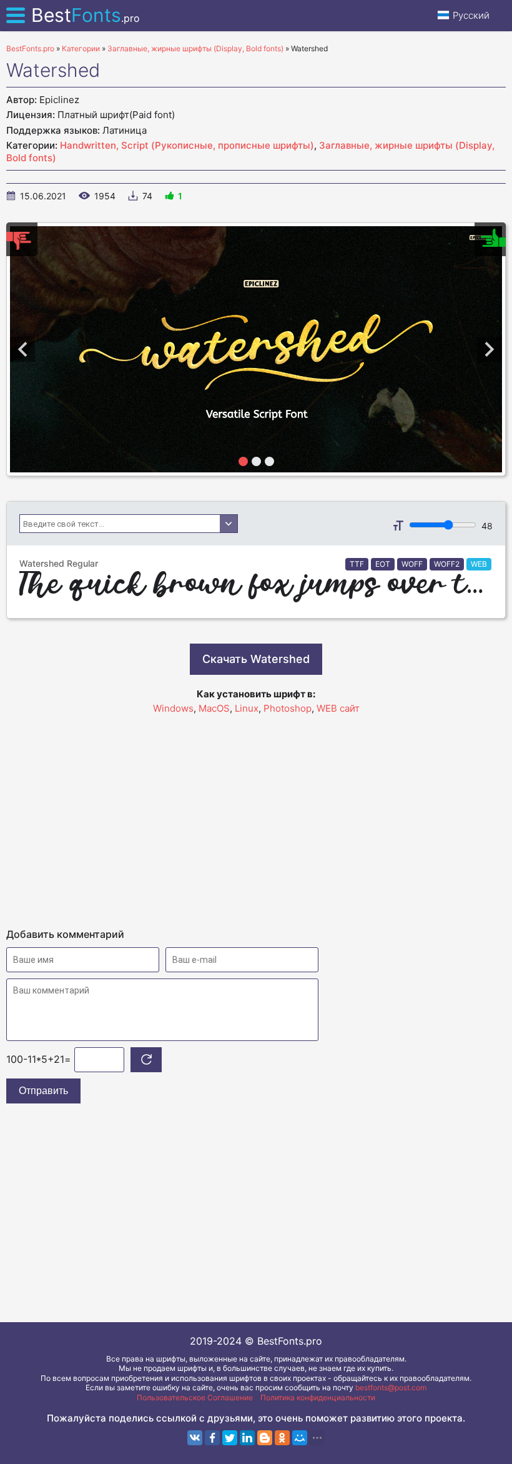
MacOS (214, 708)
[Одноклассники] (282, 1437)
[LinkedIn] (247, 1437)
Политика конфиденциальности (317, 1397)
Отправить (43, 1090)
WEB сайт (338, 708)
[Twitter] (229, 1437)
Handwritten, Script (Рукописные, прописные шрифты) (187, 145)
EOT (382, 564)
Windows (173, 708)
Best (85, 15)
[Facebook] (212, 1437)
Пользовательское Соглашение (195, 1397)
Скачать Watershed (256, 658)
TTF (357, 564)
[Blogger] (264, 1437)
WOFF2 (447, 564)
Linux (246, 708)
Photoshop (287, 708)
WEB (479, 564)
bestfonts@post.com (390, 1387)
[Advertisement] (256, 815)
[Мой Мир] (299, 1437)
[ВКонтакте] (194, 1437)
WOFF (412, 564)
